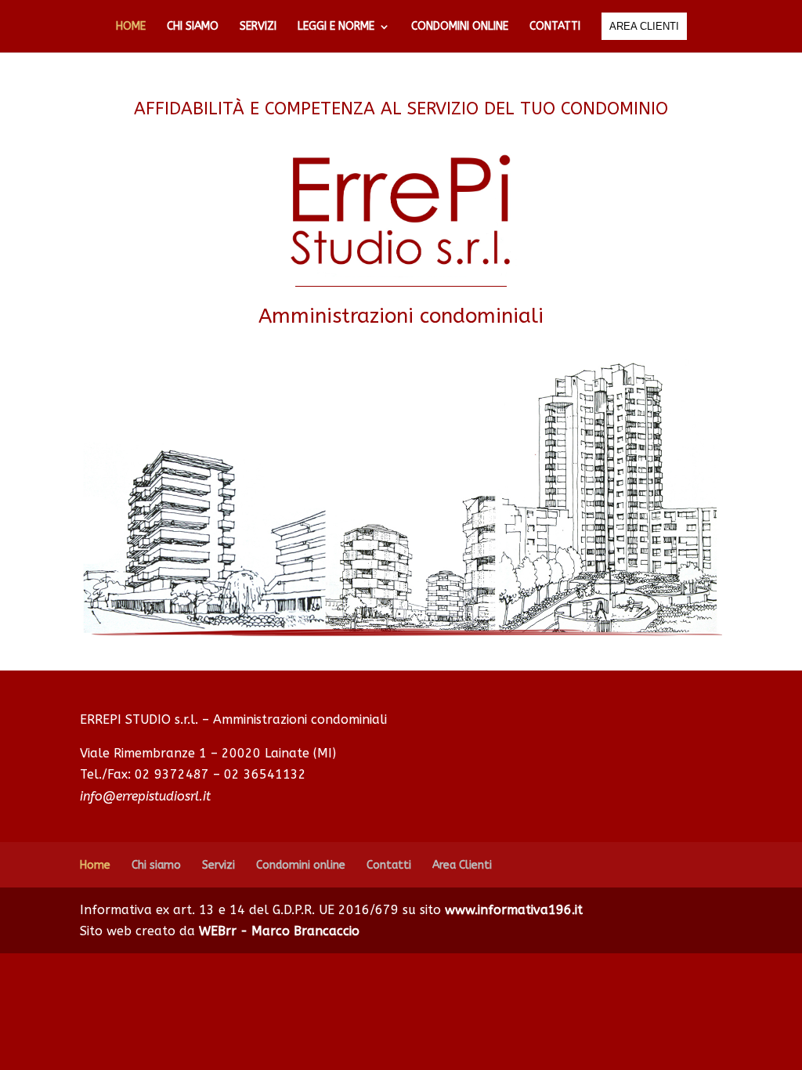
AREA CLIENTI (644, 26)
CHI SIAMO (193, 27)
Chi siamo (156, 865)
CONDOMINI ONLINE (459, 27)
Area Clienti (462, 865)
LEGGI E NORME (336, 27)
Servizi (218, 865)
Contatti (389, 865)
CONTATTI (554, 27)
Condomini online (300, 865)
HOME (131, 27)
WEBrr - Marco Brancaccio (279, 931)
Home (95, 865)
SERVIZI (258, 27)
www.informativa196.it (514, 909)
